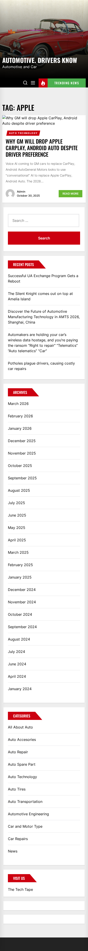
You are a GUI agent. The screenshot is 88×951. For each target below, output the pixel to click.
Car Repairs (18, 838)
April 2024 (17, 676)
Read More (71, 193)
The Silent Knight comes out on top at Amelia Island (40, 296)
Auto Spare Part (21, 764)
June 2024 (17, 664)
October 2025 (20, 465)
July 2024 (16, 651)
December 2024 (22, 589)
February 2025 (20, 565)
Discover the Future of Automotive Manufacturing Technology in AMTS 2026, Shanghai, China (44, 316)
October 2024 (20, 614)
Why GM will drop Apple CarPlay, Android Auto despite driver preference (42, 147)
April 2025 (17, 540)
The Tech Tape (20, 889)
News (12, 851)
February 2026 (20, 416)
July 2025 (16, 503)
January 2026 (20, 428)
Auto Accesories (22, 739)
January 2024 (20, 689)
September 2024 (22, 627)
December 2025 (22, 441)
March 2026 (18, 403)
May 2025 (16, 527)
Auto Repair (18, 752)
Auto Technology (23, 133)
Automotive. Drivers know (39, 59)
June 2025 (17, 515)
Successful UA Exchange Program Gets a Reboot (43, 278)
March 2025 (18, 552)
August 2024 (19, 639)
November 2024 (22, 602)
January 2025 (20, 577)
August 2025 (19, 490)
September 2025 (22, 478)
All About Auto (20, 727)
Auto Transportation (25, 801)
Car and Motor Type (25, 826)
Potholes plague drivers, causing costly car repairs (41, 366)
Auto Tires (16, 789)
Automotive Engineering (28, 814)
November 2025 (22, 453)
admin (21, 191)
